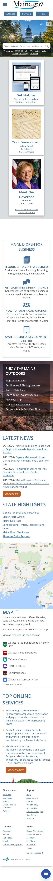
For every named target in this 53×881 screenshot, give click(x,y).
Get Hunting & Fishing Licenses (23, 385)
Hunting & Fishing (20, 53)
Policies (29, 801)
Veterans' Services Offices (24, 679)
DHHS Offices (17, 666)
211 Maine (30, 837)
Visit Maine (35, 51)
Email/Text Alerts (33, 834)
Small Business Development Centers (26, 338)
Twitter (6, 834)
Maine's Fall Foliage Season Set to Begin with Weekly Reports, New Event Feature (26, 449)
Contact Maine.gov (34, 811)
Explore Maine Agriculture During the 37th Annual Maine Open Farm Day (26, 461)
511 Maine (30, 841)
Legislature (26, 149)
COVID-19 (19, 51)
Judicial (6, 801)
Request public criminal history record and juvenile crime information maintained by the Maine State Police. (26, 735)
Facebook (7, 831)
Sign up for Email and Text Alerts (21, 512)
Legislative (7, 798)
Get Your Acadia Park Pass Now (23, 409)
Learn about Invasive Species (22, 395)
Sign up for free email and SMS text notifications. (26, 100)
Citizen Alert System (14, 516)
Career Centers (18, 659)
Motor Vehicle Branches (23, 652)
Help (42, 13)
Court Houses (18, 673)
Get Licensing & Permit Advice (26, 287)
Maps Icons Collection (15, 684)
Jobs (27, 51)
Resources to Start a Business (26, 267)
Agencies (10, 13)
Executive (7, 794)
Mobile (6, 841)
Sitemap (30, 818)
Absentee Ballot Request (16, 536)
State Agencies (26, 151)
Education (34, 53)
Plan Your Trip (14, 399)
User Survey (31, 815)
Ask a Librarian (32, 798)
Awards (6, 810)
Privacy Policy (32, 804)
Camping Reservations (18, 404)
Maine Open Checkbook (16, 532)
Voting (45, 51)
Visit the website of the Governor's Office (26, 211)
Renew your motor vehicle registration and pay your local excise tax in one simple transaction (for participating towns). (27, 717)
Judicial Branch (27, 146)
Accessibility (31, 808)
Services (26, 13)
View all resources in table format (21, 635)
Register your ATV (16, 380)
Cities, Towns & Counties (9, 806)
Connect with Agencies (13, 844)
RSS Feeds (7, 837)
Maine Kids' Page (12, 520)
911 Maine (30, 844)
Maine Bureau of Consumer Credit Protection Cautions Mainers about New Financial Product (26, 483)
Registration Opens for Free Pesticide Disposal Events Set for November (25, 472)
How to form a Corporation (26, 310)
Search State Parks (16, 390)
